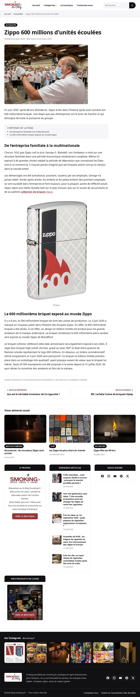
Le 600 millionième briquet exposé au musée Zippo (33, 134)
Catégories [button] (49, 5)
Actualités (18, 14)
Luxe (52, 446)
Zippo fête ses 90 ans (104, 450)
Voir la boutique (25, 516)
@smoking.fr (29, 638)
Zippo (37, 191)
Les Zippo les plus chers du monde (67, 450)
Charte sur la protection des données (118, 692)
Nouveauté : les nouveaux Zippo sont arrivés (24, 452)
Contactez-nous (85, 5)
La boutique (66, 5)
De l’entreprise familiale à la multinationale (29, 131)
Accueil (36, 5)
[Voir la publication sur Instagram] (14, 652)
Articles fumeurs (14, 446)
